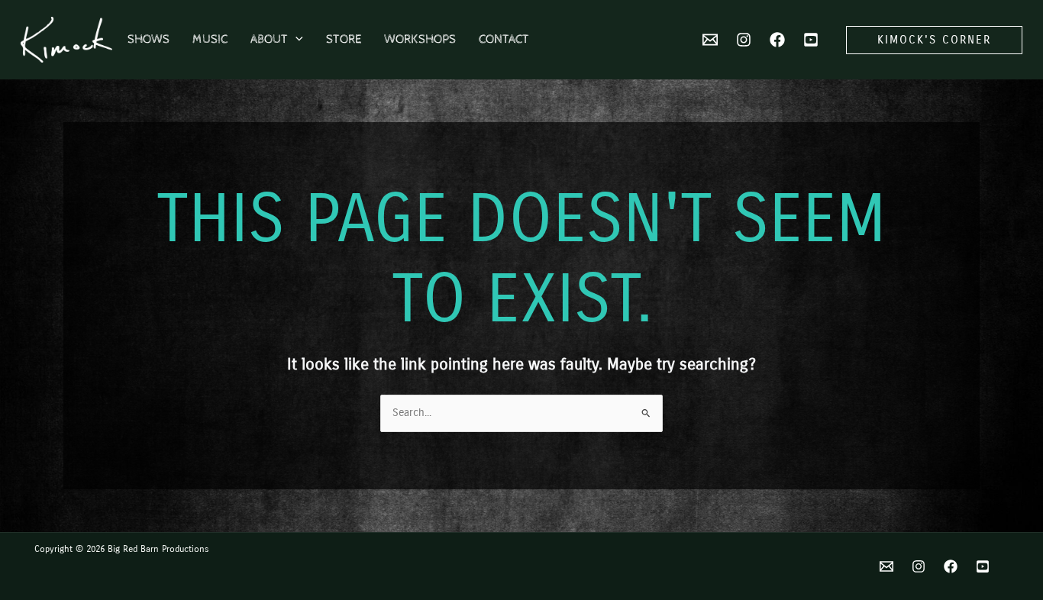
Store (343, 39)
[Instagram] (743, 39)
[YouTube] (811, 39)
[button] (295, 39)
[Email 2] (710, 39)
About (269, 39)
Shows (149, 39)
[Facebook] (777, 39)
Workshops (420, 39)
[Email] (886, 566)
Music (210, 39)
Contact (504, 39)
